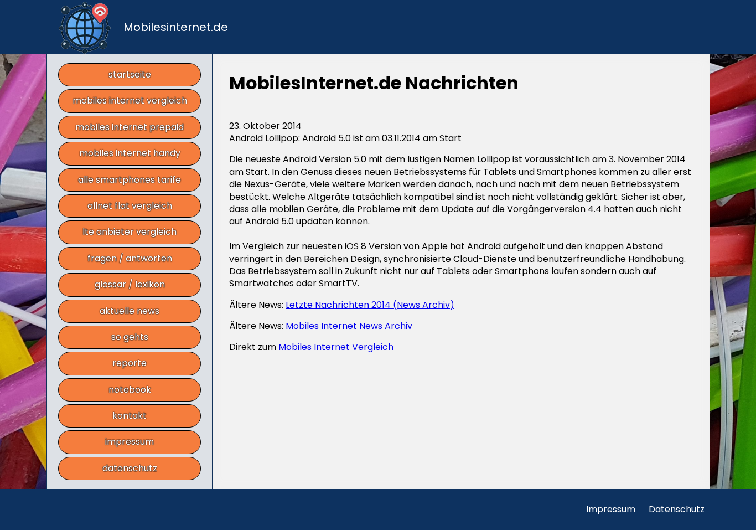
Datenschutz (677, 509)
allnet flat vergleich (129, 205)
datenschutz (129, 468)
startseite (129, 74)
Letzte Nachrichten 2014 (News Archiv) (370, 305)
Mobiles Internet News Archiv (349, 326)
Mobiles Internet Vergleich (335, 347)
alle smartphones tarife (129, 179)
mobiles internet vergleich (130, 100)
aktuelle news (129, 311)
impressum (129, 441)
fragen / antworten (129, 258)
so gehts (129, 337)
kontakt (129, 415)
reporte (129, 363)
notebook (129, 389)
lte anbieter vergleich (129, 231)
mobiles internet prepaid (129, 127)
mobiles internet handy (129, 153)
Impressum (610, 509)
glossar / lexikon (130, 284)
